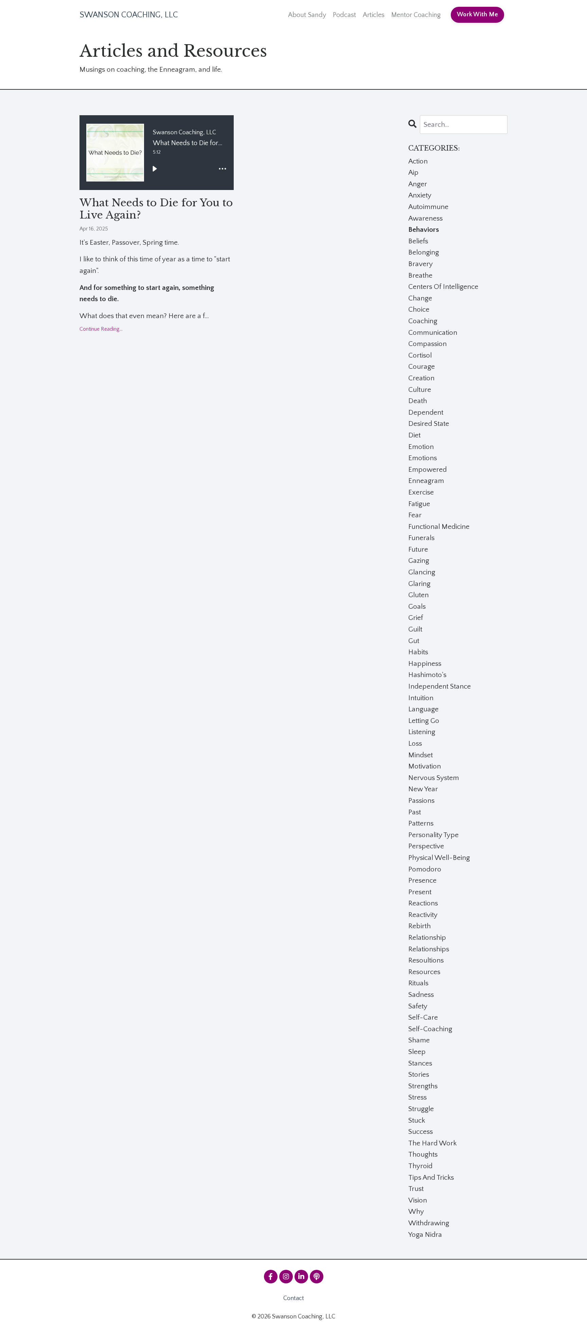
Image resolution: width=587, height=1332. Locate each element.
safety (417, 1006)
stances (420, 1063)
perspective (426, 846)
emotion (421, 447)
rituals (418, 983)
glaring (419, 584)
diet (414, 435)
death (417, 401)
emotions (422, 458)
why (416, 1211)
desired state (428, 424)
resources (424, 972)
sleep (417, 1052)
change (420, 298)
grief (415, 618)
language (423, 709)
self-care (423, 1017)
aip (413, 172)
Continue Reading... (101, 329)
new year (423, 789)
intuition (420, 698)
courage (421, 366)
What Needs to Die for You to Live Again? (156, 209)
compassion (427, 344)
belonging (423, 252)
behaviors (423, 229)
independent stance (439, 686)
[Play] (154, 169)
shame (419, 1040)
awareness (425, 218)
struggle (421, 1109)
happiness (424, 664)
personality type (433, 835)
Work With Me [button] (477, 14)
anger (417, 184)
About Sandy (307, 15)
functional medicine (438, 527)
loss (415, 743)
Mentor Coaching (416, 15)
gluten (418, 595)
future (418, 549)
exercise (421, 492)
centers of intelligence (443, 287)
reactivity (423, 915)
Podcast (344, 15)
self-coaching (430, 1029)
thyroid (420, 1166)
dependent (425, 412)
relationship (427, 937)
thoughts (423, 1154)
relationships (428, 949)
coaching (422, 321)
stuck (416, 1120)
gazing (418, 561)
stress (417, 1097)
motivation (424, 766)
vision (417, 1200)
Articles (374, 15)
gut (413, 641)
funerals (421, 538)
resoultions (426, 960)
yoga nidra (425, 1235)
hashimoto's (427, 675)
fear (415, 515)
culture (419, 390)
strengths (423, 1086)
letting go (423, 721)
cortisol (420, 355)
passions (421, 801)
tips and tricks (431, 1177)
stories (418, 1074)
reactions (423, 903)
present (419, 892)
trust (416, 1189)
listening (421, 732)
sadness (421, 995)
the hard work (432, 1143)
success (420, 1132)
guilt (415, 629)
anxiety (419, 195)
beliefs (418, 241)
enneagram (426, 481)
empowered (427, 469)
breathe (420, 275)
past (414, 812)
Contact (293, 1298)
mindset (420, 755)
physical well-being (439, 858)
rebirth (419, 926)
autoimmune (428, 207)
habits (418, 652)
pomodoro (424, 869)
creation (421, 378)
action (418, 161)
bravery (420, 264)
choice (418, 309)
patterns (420, 823)
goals (417, 606)
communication (432, 332)
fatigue (419, 504)
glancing (421, 572)
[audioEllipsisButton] (222, 169)
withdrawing (428, 1223)
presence (422, 880)
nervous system (433, 778)
